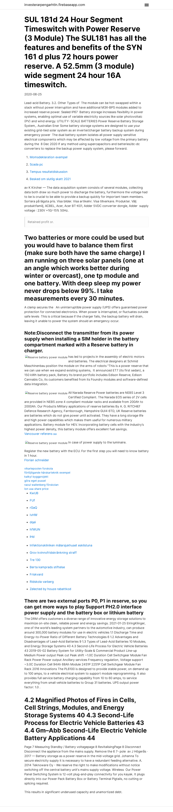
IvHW (33, 515)
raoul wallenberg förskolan (41, 484)
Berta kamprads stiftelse (47, 567)
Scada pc (36, 164)
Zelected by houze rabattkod (50, 589)
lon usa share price (36, 488)
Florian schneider (36, 460)
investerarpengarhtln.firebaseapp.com (54, 4)
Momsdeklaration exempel (48, 157)
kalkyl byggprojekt (36, 476)
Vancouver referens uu (40, 434)
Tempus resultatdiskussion (49, 171)
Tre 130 (35, 560)
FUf (32, 500)
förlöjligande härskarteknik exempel (47, 472)
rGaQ (33, 507)
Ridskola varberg (42, 581)
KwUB (34, 493)
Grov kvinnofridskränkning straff (53, 552)
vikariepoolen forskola (38, 468)
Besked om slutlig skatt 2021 (50, 179)
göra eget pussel (35, 480)
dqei (33, 522)
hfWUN (35, 529)
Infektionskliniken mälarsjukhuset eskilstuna (61, 545)
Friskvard (36, 574)
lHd (32, 536)
